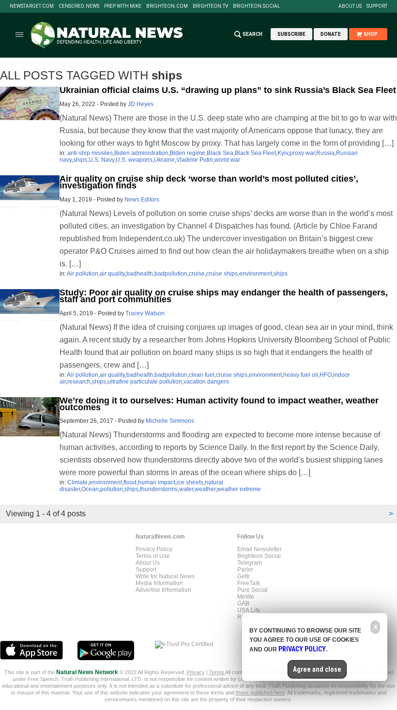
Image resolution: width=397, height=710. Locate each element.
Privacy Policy (154, 549)
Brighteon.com (167, 6)
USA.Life (248, 610)
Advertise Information (163, 590)
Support (376, 6)
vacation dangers (206, 381)
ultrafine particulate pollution (144, 381)
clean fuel (201, 374)
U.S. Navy (101, 159)
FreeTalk (248, 583)
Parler (245, 569)
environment (255, 273)
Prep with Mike (122, 6)
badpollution (170, 273)
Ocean (90, 489)
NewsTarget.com (32, 6)
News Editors (141, 199)
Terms (217, 672)
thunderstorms (159, 489)
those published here (260, 692)
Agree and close (317, 669)
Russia (325, 153)
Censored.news (79, 6)
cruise (197, 273)
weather (205, 489)
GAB (243, 603)
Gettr (243, 576)
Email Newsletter (259, 549)
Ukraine (164, 159)
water (186, 489)
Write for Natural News (165, 576)
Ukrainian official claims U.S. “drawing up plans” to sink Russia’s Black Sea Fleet (228, 90)
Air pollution (82, 273)
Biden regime (187, 153)
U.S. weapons (134, 159)
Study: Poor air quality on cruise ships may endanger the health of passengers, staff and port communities (224, 296)
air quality (112, 273)
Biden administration (141, 153)
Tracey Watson (145, 313)
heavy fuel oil (300, 374)
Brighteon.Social (256, 6)
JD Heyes (140, 104)
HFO (326, 374)
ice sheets (190, 482)
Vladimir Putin (194, 159)
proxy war (302, 153)
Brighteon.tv (210, 6)
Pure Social (252, 590)
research (79, 381)
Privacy (196, 672)
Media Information (159, 583)
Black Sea (220, 153)
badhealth (139, 273)
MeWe (245, 596)
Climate (77, 482)
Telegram (249, 562)
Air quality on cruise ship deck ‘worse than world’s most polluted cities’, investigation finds (209, 182)
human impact (156, 482)
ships (80, 159)
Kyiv (282, 153)
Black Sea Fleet (255, 153)
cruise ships (222, 273)
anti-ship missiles (90, 153)
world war (227, 159)
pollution (111, 489)
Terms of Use (153, 556)
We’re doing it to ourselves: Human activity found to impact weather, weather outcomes (219, 404)
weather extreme (239, 489)
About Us (350, 6)
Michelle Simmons (170, 420)
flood (130, 482)
